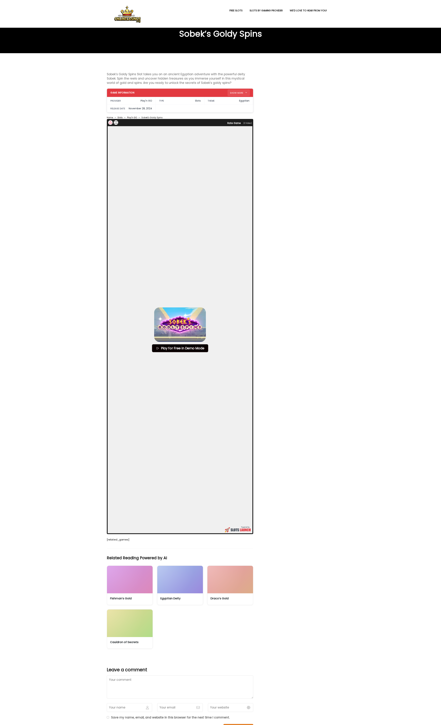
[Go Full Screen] (116, 122)
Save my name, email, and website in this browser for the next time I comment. (170, 717)
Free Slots (236, 10)
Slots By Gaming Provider (266, 10)
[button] (180, 324)
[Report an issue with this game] (110, 122)
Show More (237, 92)
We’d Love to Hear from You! (308, 10)
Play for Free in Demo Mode (182, 348)
